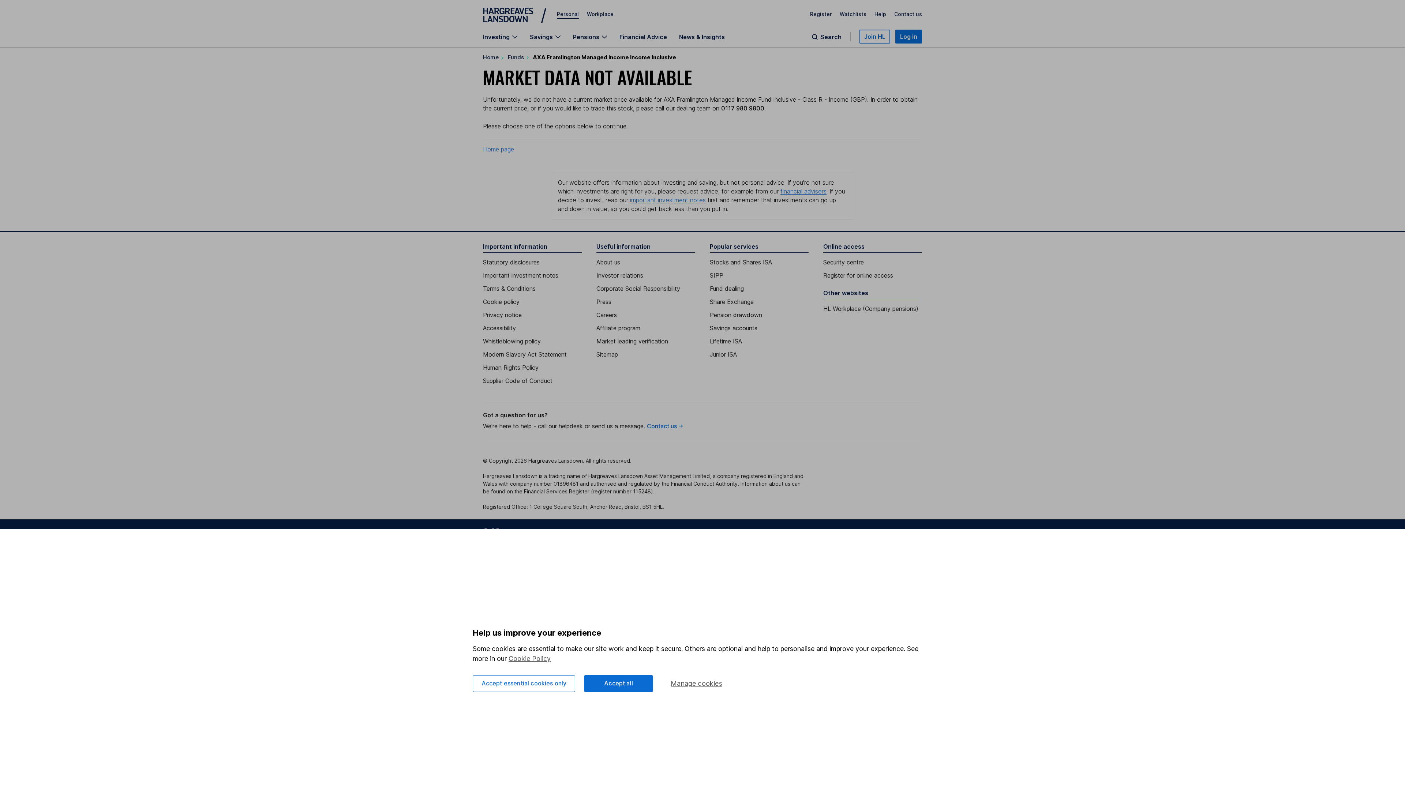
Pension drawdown (736, 315)
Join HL (874, 36)
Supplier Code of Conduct (517, 380)
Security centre (843, 262)
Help (880, 14)
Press (603, 301)
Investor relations (619, 275)
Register (821, 14)
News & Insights (702, 37)
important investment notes (668, 200)
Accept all (618, 683)
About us (608, 262)
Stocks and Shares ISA (741, 262)
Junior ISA (723, 354)
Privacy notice (502, 315)
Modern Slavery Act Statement (525, 354)
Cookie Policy (530, 658)
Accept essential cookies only (524, 683)
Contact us (908, 14)
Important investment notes (520, 275)
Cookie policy (501, 301)
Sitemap (607, 354)
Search (831, 37)
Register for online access (858, 275)
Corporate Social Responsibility (638, 288)
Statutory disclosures (511, 262)
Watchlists (853, 14)
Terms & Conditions (509, 288)
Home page (498, 149)
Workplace (600, 14)
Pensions (586, 37)
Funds (516, 57)
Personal (568, 14)
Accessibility (499, 328)
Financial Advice (643, 37)
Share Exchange (732, 301)
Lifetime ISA (726, 341)
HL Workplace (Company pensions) (870, 308)
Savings (541, 37)
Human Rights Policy (511, 367)
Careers (606, 315)
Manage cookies (696, 683)
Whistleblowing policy (512, 341)
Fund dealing (727, 288)
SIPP (716, 275)
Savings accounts (733, 328)
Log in (908, 36)
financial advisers (803, 191)
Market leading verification (632, 341)
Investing (496, 37)
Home (491, 57)
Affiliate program (618, 328)
